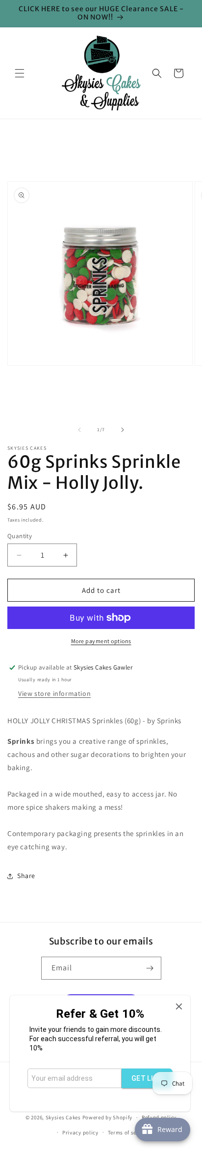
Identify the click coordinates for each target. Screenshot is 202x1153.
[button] (19, 73)
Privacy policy (80, 1132)
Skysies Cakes (63, 1117)
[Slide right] (122, 429)
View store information (54, 693)
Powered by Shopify (107, 1117)
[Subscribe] (150, 968)
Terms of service (128, 1132)
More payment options (101, 641)
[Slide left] (79, 429)
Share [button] (26, 875)
